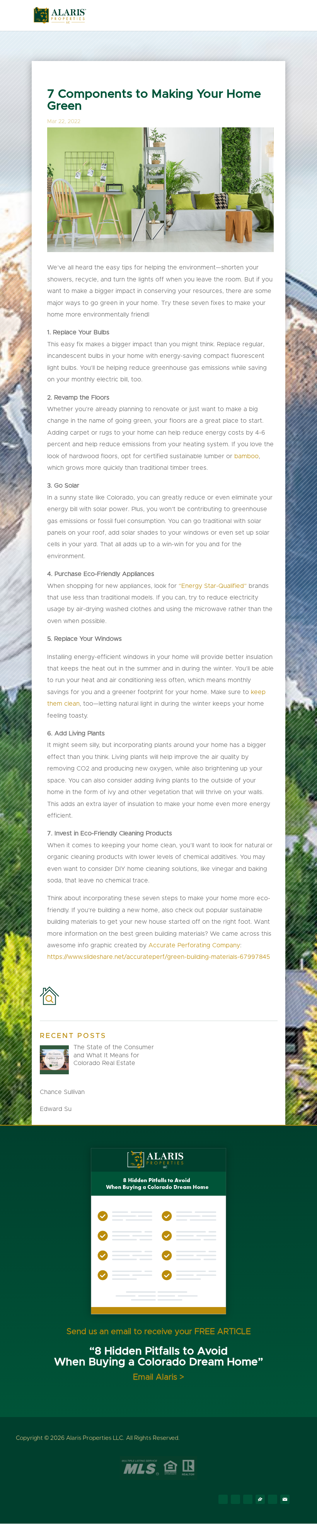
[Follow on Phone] (272, 1499)
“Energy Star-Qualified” (214, 586)
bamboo (246, 456)
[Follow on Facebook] (223, 1499)
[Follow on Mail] (285, 1499)
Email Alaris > (158, 1377)
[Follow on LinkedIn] (247, 1499)
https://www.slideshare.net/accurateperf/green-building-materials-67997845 (158, 957)
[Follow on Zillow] (260, 1499)
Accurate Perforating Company (194, 945)
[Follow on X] (235, 1499)
